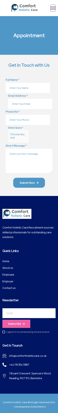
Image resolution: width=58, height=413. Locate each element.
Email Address (18, 96)
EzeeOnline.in (38, 406)
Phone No (12, 112)
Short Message (16, 146)
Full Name (12, 80)
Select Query (15, 127)
